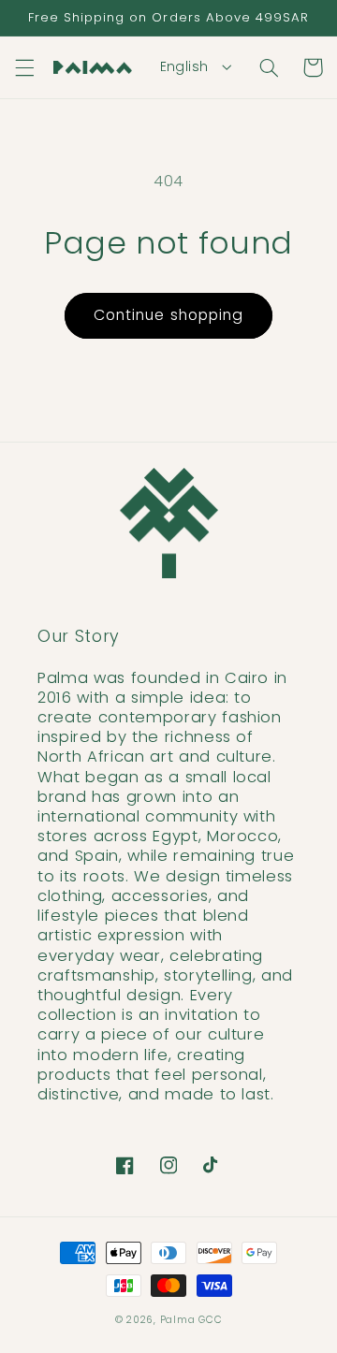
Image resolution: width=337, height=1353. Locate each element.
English (184, 66)
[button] (24, 67)
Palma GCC (191, 1320)
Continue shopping (168, 315)
